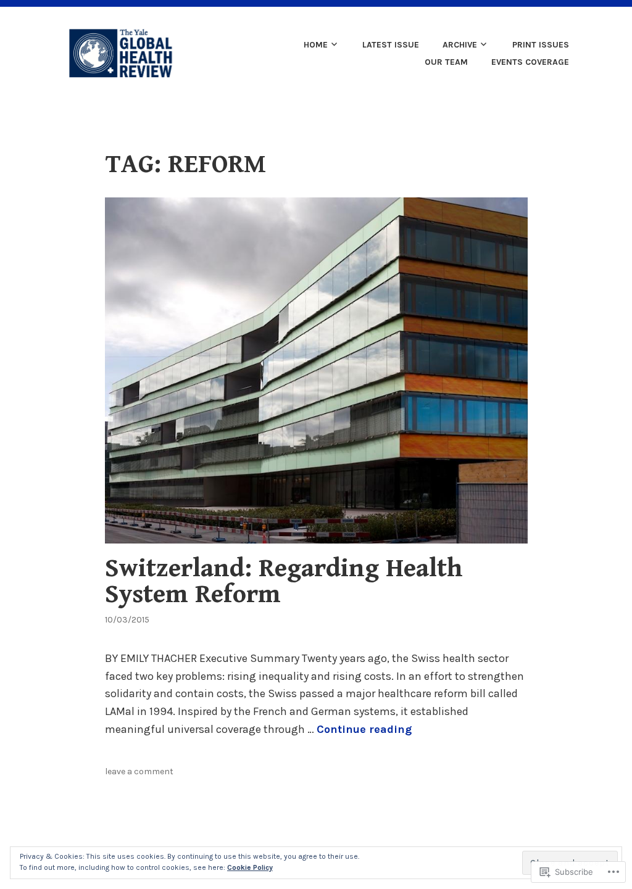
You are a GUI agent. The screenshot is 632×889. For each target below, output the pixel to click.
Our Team (446, 62)
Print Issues (540, 44)
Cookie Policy (250, 867)
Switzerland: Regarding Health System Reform (284, 581)
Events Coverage (530, 62)
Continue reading (364, 729)
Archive (460, 44)
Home (316, 44)
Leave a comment (139, 771)
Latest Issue (390, 44)
